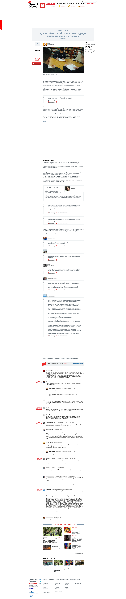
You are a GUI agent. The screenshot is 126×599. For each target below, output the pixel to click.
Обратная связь (76, 579)
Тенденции (67, 588)
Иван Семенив (52, 388)
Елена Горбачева (50, 44)
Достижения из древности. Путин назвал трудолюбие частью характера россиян (47, 568)
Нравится (37, 52)
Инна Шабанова (49, 517)
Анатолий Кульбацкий (52, 278)
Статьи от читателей (58, 591)
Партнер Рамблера (47, 592)
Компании (66, 587)
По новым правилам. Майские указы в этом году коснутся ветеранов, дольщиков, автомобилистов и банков (51, 540)
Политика (50, 4)
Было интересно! (36, 63)
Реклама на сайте (60, 579)
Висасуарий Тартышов (51, 370)
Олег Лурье (73, 188)
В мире (45, 587)
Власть (45, 584)
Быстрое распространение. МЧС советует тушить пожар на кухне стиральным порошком (77, 539)
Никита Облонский (51, 238)
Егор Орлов (49, 295)
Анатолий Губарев (50, 400)
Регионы (91, 4)
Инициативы (46, 588)
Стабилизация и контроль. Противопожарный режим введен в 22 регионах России (56, 549)
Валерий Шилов (49, 429)
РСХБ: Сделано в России (69, 584)
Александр (53, 394)
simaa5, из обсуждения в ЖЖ (54, 221)
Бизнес (70, 4)
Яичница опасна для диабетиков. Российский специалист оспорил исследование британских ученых (77, 531)
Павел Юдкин (49, 414)
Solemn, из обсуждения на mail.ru (55, 100)
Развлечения (57, 588)
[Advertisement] (63, 18)
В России (66, 30)
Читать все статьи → (79, 553)
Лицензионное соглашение (33, 589)
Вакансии (68, 579)
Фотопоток (80, 4)
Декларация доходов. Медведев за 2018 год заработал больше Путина (76, 547)
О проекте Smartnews (49, 579)
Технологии (57, 587)
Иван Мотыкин (50, 251)
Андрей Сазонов (50, 265)
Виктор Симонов (49, 442)
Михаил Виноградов (50, 476)
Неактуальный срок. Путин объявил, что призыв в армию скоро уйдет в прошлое (79, 568)
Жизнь (56, 584)
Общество (61, 4)
